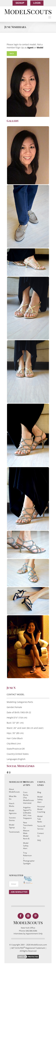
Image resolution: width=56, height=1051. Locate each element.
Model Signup (12, 826)
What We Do (12, 797)
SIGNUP (20, 3)
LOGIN (36, 3)
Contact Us (40, 834)
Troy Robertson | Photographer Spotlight (27, 858)
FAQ (39, 840)
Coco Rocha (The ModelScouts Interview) (27, 797)
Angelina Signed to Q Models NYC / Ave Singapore (27, 812)
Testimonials (13, 832)
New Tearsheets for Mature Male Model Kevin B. (27, 830)
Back (12, 53)
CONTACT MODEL (15, 694)
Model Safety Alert (25, 846)
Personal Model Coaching (41, 809)
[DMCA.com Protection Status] (28, 955)
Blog (39, 792)
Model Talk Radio (40, 819)
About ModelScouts (13, 790)
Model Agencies (13, 811)
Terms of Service (41, 827)
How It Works (11, 804)
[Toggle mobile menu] (50, 17)
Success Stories (12, 819)
